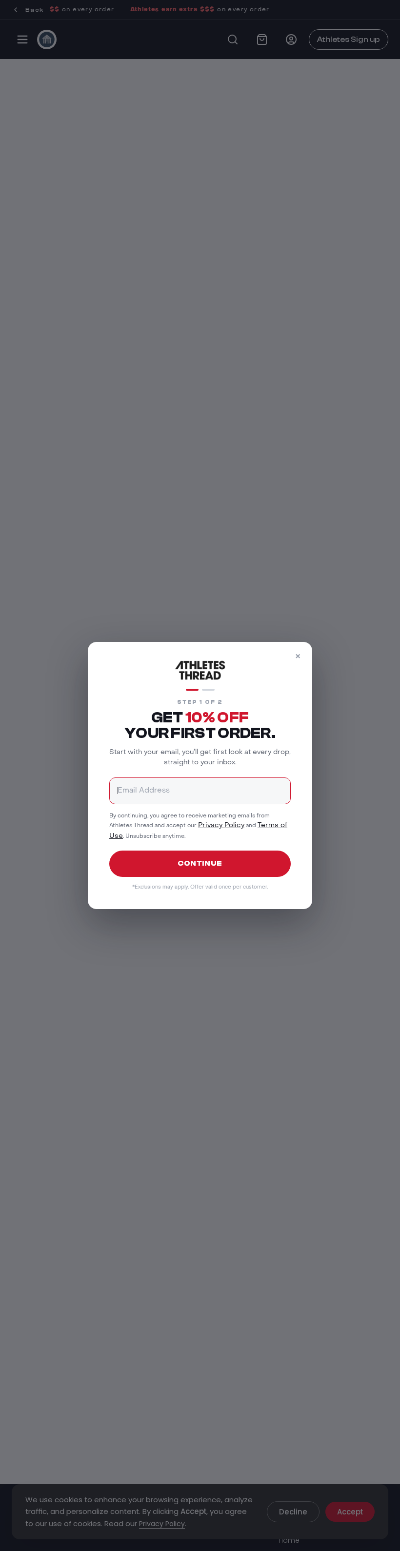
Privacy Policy (221, 825)
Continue (200, 863)
